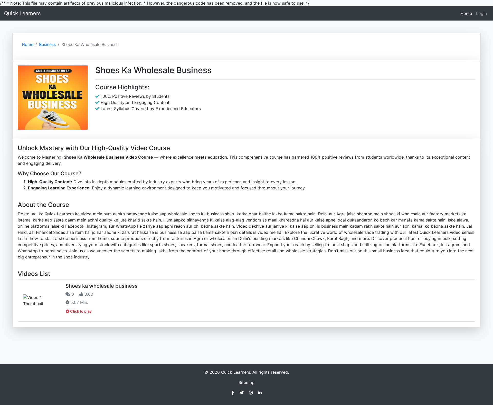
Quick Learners (22, 13)
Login (481, 13)
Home (467, 13)
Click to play (80, 311)
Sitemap (246, 382)
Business (47, 44)
